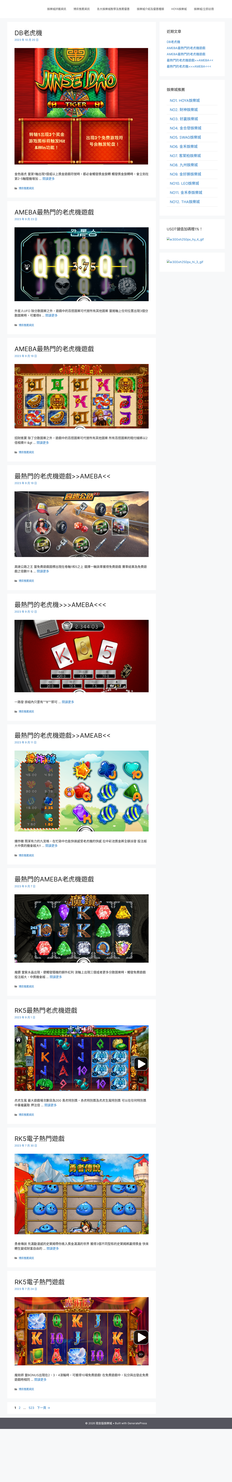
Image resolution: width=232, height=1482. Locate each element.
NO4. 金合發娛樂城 (185, 128)
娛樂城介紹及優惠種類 (150, 9)
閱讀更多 (48, 179)
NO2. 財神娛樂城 (184, 110)
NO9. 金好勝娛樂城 (185, 174)
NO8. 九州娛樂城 (184, 165)
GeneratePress (137, 1423)
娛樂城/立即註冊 (204, 9)
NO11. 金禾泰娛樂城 (186, 192)
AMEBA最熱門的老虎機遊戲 (54, 212)
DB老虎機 (28, 33)
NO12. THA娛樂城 (185, 202)
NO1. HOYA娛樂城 (185, 100)
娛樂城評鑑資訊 (56, 9)
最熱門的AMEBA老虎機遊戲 (54, 879)
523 (31, 1408)
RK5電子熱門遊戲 (39, 1138)
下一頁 (43, 1408)
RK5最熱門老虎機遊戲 (45, 1010)
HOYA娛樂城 (179, 9)
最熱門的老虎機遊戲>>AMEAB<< (62, 735)
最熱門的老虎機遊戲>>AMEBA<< (62, 476)
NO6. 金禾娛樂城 (184, 146)
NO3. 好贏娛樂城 (184, 119)
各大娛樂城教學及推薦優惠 (113, 9)
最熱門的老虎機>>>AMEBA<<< (60, 604)
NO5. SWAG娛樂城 (185, 137)
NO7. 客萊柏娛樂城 (185, 156)
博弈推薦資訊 (81, 9)
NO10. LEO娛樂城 (184, 183)
